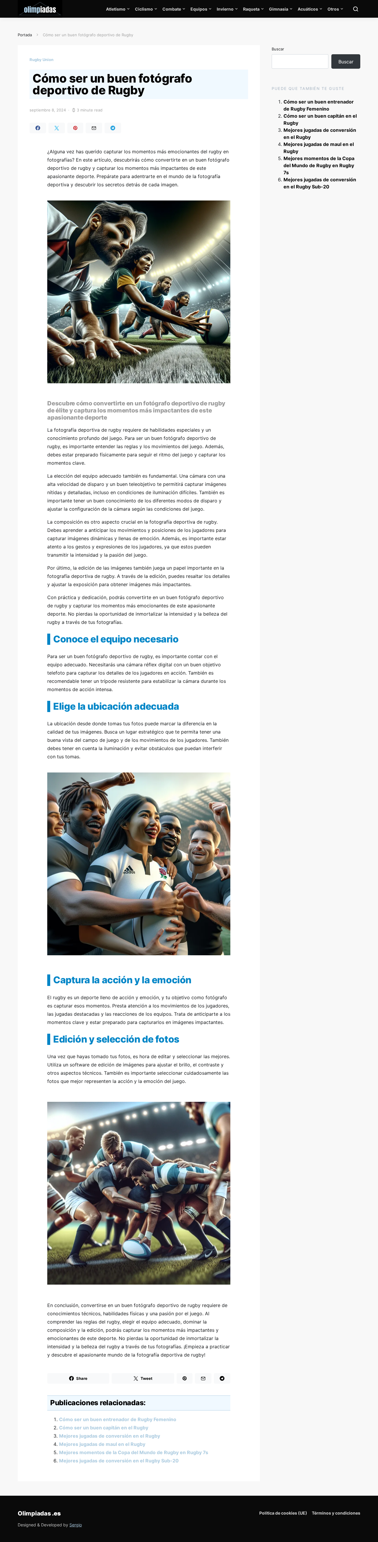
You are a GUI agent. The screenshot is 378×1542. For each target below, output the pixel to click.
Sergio (75, 1524)
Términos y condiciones (336, 1512)
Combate (171, 8)
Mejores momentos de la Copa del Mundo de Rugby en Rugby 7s (133, 1452)
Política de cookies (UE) (283, 1512)
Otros (333, 8)
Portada (25, 34)
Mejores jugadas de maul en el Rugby (102, 1444)
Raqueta (251, 8)
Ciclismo (144, 8)
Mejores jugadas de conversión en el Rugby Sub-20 (119, 1461)
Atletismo (116, 8)
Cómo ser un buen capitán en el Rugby (103, 1428)
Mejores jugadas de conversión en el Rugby (109, 1436)
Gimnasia (278, 8)
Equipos (198, 8)
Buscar (278, 49)
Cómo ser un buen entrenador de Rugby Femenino (117, 1419)
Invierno (225, 8)
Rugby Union (41, 59)
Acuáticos (308, 8)
